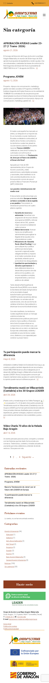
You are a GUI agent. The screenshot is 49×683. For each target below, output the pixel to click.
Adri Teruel (10, 544)
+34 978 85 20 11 (40, 3)
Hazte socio (24, 584)
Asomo (9, 554)
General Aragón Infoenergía (16, 560)
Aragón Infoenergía (11, 531)
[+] (37, 68)
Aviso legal (7, 624)
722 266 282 (21, 617)
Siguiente (28, 457)
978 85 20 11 (9, 617)
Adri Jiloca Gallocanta (14, 541)
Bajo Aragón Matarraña (14, 557)
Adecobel (9, 534)
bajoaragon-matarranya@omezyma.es (23, 619)
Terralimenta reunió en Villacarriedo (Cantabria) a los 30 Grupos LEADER (23, 389)
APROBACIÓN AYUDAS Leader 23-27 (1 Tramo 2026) (22, 45)
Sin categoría (9, 567)
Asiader (9, 551)
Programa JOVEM (13, 76)
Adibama (9, 538)
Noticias (8, 563)
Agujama (9, 547)
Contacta (10, 3)
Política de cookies (10, 626)
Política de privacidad (11, 629)
